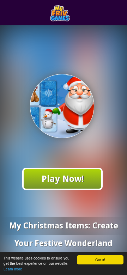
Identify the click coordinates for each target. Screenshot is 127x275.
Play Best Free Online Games (76, 12)
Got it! (100, 259)
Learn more (13, 268)
